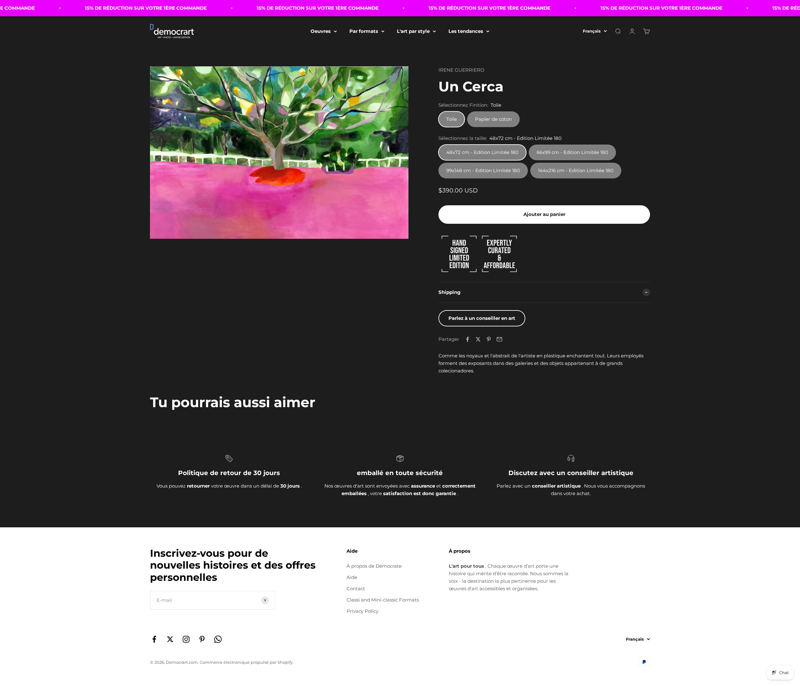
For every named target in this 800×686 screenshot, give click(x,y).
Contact (356, 588)
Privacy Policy (362, 611)
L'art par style (413, 31)
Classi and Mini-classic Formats (383, 600)
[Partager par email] (499, 339)
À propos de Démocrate (374, 566)
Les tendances (465, 31)
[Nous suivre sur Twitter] (170, 639)
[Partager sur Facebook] (467, 339)
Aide (352, 577)
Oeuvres (321, 31)
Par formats (363, 31)
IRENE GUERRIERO (461, 70)
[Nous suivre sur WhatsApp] (218, 639)
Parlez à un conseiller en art (481, 318)
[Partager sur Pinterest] (488, 339)
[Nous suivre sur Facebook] (154, 639)
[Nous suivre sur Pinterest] (202, 639)
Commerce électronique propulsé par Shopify (246, 662)
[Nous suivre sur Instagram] (186, 639)
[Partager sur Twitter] (478, 339)
